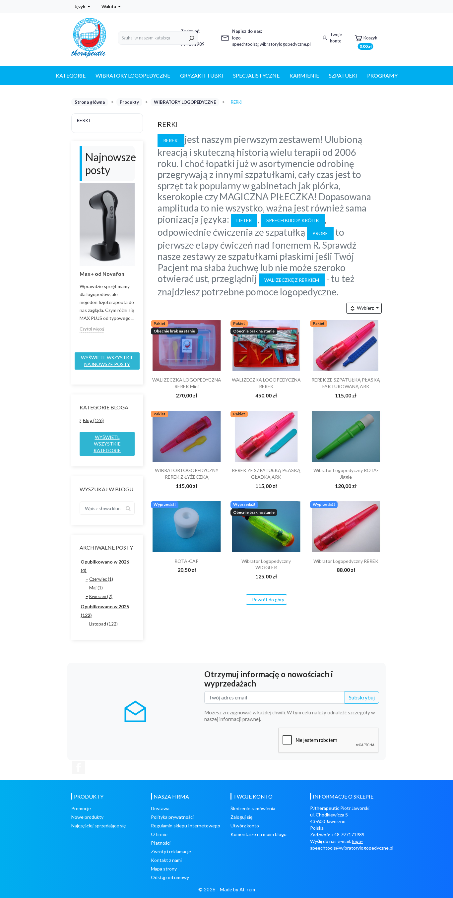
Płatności (160, 843)
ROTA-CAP (186, 561)
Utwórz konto (244, 825)
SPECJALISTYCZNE (256, 75)
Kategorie (71, 75)
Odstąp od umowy (170, 877)
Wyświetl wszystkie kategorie (107, 443)
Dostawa (160, 808)
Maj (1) (96, 587)
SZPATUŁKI (343, 75)
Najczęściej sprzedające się (98, 825)
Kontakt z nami (166, 860)
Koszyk (368, 40)
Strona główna (90, 102)
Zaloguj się (241, 817)
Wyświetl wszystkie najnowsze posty (107, 361)
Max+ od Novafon (102, 273)
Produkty (129, 102)
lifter (244, 220)
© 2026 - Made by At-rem (226, 889)
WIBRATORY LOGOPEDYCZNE (133, 75)
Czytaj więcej (92, 328)
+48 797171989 (347, 834)
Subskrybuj (362, 697)
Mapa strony (164, 868)
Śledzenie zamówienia (252, 808)
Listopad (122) (103, 624)
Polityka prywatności (172, 817)
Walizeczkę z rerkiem (291, 280)
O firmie (159, 834)
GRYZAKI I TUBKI (201, 75)
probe (320, 233)
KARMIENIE (304, 75)
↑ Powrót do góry (266, 599)
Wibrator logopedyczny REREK (345, 561)
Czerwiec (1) (101, 579)
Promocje (81, 808)
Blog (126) (93, 420)
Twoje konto (336, 38)
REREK (171, 140)
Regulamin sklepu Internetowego (185, 825)
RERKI (83, 120)
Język (80, 6)
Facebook (78, 767)
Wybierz (365, 308)
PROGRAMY (382, 75)
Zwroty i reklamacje (171, 851)
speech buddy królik (292, 220)
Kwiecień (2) (100, 596)
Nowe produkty (87, 817)
